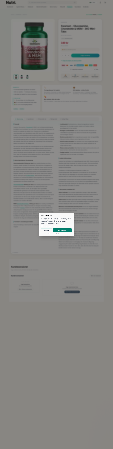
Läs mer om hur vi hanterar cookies (57, 233)
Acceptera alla (62, 230)
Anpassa (46, 230)
